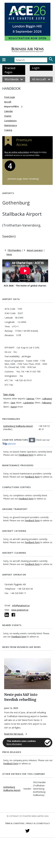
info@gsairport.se (21, 605)
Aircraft (7, 101)
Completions (10, 120)
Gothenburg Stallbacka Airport (18, 426)
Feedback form (25, 454)
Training (8, 130)
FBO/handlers (14, 250)
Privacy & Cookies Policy (38, 823)
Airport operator (35, 250)
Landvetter (28, 402)
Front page (9, 97)
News (9, 254)
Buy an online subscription (17, 152)
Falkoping (46, 402)
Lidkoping (47, 398)
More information (14, 744)
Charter (7, 115)
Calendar (8, 111)
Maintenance (10, 125)
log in (36, 152)
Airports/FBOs (11, 106)
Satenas (30, 398)
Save (13, 402)
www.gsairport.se (19, 609)
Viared (14, 406)
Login (35, 68)
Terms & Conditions (14, 823)
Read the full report (14, 733)
